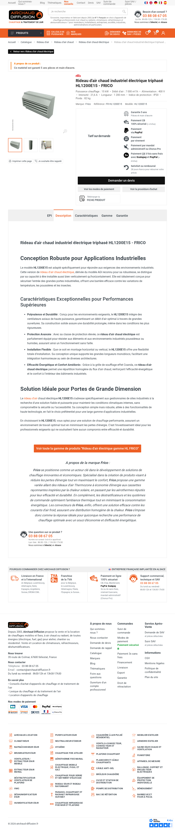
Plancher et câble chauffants (107, 761)
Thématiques (54, 3)
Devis (91, 3)
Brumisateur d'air (25, 753)
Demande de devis (100, 642)
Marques (95, 658)
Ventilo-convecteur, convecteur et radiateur (109, 745)
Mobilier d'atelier (147, 735)
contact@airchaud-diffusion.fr (33, 669)
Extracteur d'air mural (24, 770)
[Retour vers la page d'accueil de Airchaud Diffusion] (26, 15)
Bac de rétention (106, 794)
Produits (22, 33)
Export (121, 672)
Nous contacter (99, 637)
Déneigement (144, 788)
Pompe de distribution (109, 788)
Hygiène (60, 747)
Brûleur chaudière (107, 774)
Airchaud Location (25, 735)
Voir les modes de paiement (99, 189)
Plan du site (151, 677)
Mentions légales (154, 663)
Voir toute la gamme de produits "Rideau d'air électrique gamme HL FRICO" (87, 448)
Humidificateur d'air (26, 803)
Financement (124, 662)
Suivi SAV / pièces (130, 2)
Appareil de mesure (148, 761)
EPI (49, 214)
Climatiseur (21, 741)
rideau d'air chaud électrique (57, 272)
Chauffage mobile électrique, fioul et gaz (67, 767)
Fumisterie (143, 755)
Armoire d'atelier (147, 741)
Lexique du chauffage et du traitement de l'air (35, 691)
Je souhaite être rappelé (50, 161)
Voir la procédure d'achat (143, 189)
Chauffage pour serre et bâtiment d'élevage (68, 776)
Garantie (122, 215)
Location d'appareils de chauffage (29, 695)
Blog (42, 3)
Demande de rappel (101, 648)
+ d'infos (151, 124)
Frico (88, 104)
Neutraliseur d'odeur (68, 741)
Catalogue (96, 653)
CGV (147, 658)
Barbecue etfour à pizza (144, 795)
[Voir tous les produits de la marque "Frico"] (78, 75)
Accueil (12, 3)
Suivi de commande (109, 2)
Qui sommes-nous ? (25, 2)
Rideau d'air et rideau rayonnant (68, 785)
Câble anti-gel (105, 768)
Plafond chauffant (108, 754)
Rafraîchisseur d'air (26, 747)
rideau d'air (30, 398)
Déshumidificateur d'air (25, 795)
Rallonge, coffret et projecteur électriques (150, 769)
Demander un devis (121, 180)
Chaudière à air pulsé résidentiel (109, 736)
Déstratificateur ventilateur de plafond (24, 780)
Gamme (107, 215)
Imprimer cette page (22, 161)
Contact (81, 3)
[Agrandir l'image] (65, 131)
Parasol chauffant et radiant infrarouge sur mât (68, 794)
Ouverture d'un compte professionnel (98, 686)
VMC (16, 788)
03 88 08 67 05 (155, 16)
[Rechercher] (124, 11)
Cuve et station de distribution (107, 781)
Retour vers (33, 51)
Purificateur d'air (66, 735)
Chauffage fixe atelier (69, 753)
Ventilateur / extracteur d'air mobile (24, 761)
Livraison (122, 667)
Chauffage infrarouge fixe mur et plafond (69, 804)
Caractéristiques (86, 215)
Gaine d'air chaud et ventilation (149, 748)
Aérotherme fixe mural (69, 759)
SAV (98, 3)
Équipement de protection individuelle (145, 780)
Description (63, 215)
